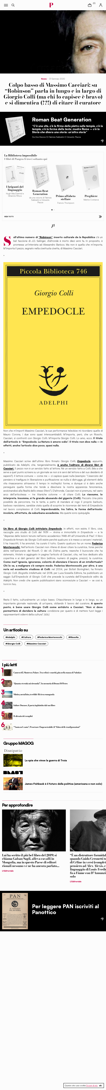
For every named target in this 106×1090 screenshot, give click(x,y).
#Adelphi (10, 637)
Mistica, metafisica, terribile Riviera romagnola (33, 694)
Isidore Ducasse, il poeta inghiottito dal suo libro (34, 705)
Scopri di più (91, 1085)
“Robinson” (45, 237)
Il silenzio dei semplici (23, 716)
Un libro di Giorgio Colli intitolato (32, 528)
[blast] (53, 772)
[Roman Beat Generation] (15, 129)
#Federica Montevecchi (49, 637)
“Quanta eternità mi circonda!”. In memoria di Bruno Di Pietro (40, 683)
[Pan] (15, 911)
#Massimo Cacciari (36, 643)
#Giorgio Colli (13, 643)
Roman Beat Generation (61, 119)
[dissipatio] (53, 751)
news (44, 78)
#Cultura (26, 637)
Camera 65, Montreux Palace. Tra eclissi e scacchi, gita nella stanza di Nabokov (47, 672)
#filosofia (73, 637)
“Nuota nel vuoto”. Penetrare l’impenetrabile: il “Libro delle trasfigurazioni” (46, 727)
